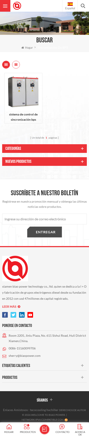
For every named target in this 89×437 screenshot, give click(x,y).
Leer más (9, 306)
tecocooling (38, 410)
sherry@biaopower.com (25, 355)
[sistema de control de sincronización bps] (23, 92)
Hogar (29, 47)
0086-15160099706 (22, 348)
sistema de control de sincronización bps (23, 116)
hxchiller (52, 410)
